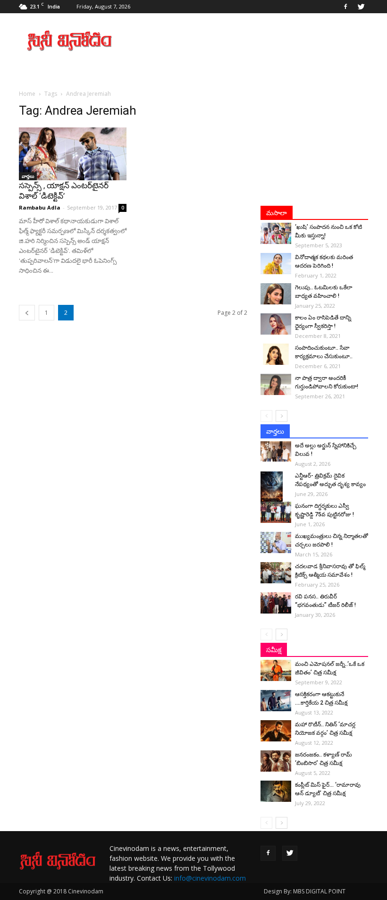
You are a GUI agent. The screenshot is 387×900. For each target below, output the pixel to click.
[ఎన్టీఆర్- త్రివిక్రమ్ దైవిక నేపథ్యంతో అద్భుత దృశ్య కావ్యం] (276, 488)
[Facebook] (345, 6)
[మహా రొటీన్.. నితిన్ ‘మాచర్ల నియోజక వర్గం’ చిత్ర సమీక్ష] (276, 730)
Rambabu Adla (39, 207)
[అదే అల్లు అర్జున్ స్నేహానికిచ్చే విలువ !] (276, 451)
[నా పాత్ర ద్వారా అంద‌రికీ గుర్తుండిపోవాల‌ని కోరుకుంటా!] (276, 384)
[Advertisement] (257, 40)
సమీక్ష (273, 650)
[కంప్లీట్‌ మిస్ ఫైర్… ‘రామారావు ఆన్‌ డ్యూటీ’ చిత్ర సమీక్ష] (276, 791)
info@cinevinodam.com (210, 878)
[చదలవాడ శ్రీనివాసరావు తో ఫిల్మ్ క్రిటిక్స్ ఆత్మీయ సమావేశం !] (276, 572)
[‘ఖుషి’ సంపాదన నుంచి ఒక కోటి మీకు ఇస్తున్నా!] (276, 233)
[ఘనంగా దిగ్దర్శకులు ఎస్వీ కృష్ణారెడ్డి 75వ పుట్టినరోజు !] (276, 512)
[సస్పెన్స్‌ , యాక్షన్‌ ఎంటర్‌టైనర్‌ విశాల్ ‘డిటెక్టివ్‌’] (72, 153)
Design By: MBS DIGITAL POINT (304, 891)
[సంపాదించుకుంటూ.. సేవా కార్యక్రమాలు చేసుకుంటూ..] (276, 354)
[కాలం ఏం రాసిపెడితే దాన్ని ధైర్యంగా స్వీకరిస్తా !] (276, 324)
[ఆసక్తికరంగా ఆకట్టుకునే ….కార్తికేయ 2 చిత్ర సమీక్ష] (276, 700)
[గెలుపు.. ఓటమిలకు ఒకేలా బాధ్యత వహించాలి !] (276, 293)
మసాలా (276, 213)
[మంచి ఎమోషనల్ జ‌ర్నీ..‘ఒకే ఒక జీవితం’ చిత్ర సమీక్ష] (276, 670)
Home (27, 94)
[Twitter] (361, 6)
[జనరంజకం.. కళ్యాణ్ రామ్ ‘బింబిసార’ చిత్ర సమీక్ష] (276, 761)
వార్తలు (28, 176)
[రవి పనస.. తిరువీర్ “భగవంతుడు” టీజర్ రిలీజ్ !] (276, 603)
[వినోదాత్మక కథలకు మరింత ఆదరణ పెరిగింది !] (276, 263)
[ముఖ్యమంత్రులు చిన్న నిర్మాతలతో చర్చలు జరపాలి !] (276, 542)
